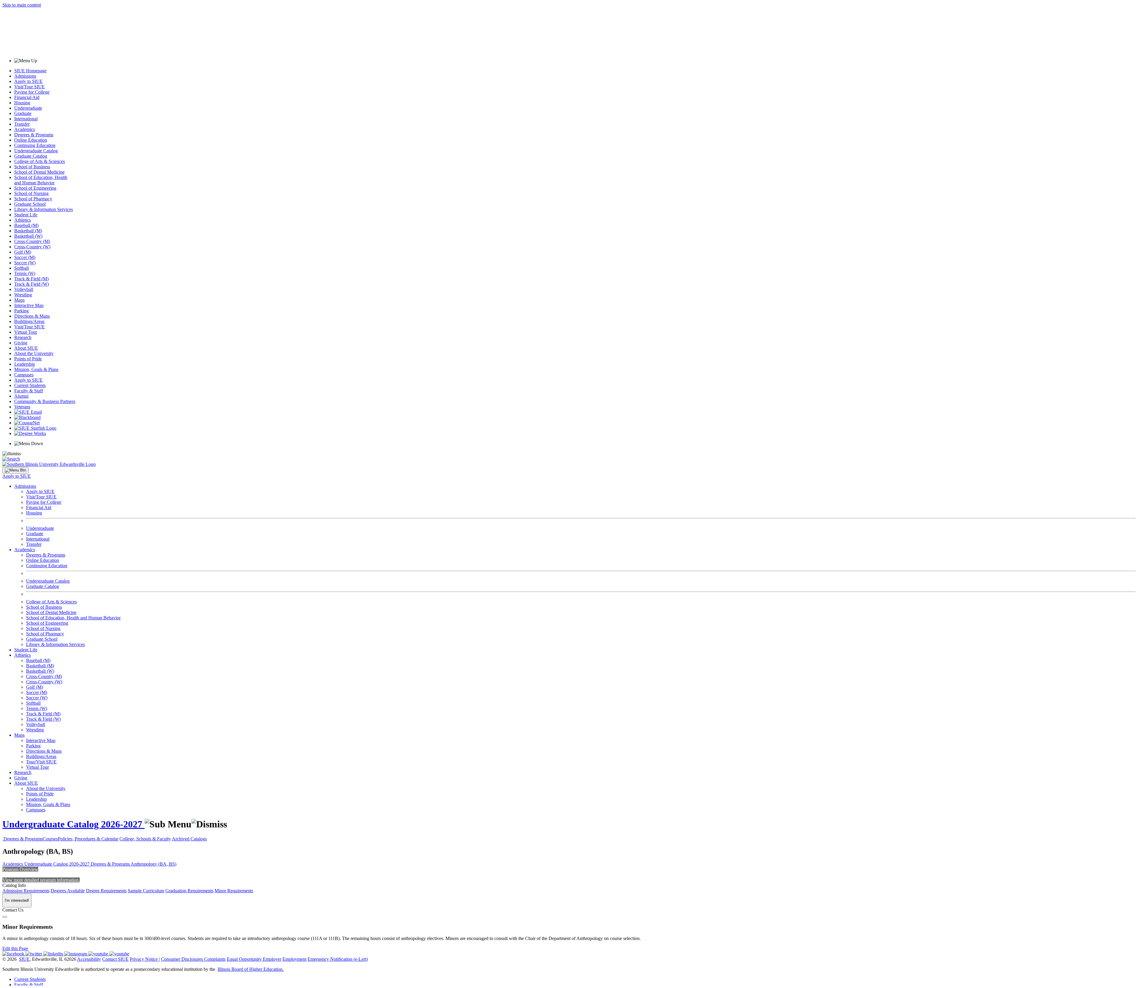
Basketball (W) (28, 236)
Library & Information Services (43, 209)
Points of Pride (28, 358)
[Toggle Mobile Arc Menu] (15, 470)
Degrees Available (68, 890)
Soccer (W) (25, 262)
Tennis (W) (24, 273)
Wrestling (23, 294)
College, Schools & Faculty (145, 838)
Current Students (30, 385)
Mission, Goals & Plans (36, 369)
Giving (20, 342)
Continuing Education (34, 145)
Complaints (215, 959)
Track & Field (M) (31, 278)
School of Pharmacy (33, 198)
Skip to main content (21, 4)
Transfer (22, 124)
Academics (24, 129)
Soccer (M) (24, 257)
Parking (21, 310)
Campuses (23, 374)
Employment (294, 959)
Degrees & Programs (33, 134)
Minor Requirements (234, 890)
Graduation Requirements (189, 890)
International (26, 118)
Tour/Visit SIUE (41, 761)
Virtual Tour (25, 332)
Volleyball (23, 289)
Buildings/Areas (29, 321)
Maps (19, 300)
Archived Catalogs (189, 838)
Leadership (24, 364)
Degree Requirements (106, 890)
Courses (50, 838)
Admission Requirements (25, 890)
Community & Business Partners (44, 401)
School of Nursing (31, 193)
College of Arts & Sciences (39, 161)
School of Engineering (35, 188)
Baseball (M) (26, 225)
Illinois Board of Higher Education (250, 969)
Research (22, 337)
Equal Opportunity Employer (254, 959)
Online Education (30, 140)
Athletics (22, 220)
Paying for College (31, 92)
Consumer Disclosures (182, 959)
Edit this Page (15, 948)
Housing (22, 102)
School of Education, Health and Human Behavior (40, 180)
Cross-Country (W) (32, 246)
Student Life (25, 214)
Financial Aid (26, 97)
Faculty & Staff (28, 390)
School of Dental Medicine (39, 172)
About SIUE (26, 348)
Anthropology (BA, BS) (153, 864)
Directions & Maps (32, 316)
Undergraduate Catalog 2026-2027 (73, 824)
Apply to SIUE (28, 81)
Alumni (21, 396)
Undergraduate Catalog (36, 150)
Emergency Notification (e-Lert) (338, 959)
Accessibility (89, 959)
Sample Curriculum (146, 890)
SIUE (24, 959)
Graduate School (30, 204)
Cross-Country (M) (32, 241)
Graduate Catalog (30, 156)
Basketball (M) (28, 230)
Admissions (25, 76)
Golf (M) (22, 252)
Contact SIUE (115, 959)
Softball (21, 268)
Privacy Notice (144, 959)
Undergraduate (28, 108)
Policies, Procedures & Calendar (88, 838)
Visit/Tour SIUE (29, 86)
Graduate (22, 113)
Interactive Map (29, 305)
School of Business (32, 166)
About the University (34, 353)
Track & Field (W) (31, 284)
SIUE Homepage (30, 70)
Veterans (22, 406)
